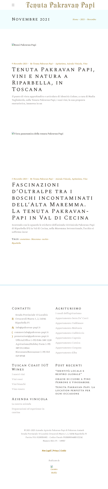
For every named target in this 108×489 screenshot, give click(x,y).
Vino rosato (18, 389)
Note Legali (46, 450)
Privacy (56, 450)
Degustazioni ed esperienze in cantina (28, 410)
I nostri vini (18, 374)
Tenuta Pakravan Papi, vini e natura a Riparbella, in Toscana (53, 79)
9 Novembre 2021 (20, 63)
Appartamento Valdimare (69, 323)
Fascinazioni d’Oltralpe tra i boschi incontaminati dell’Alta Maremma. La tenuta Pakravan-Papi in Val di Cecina (52, 201)
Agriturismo (60, 63)
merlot (45, 239)
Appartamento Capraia (68, 338)
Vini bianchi (19, 384)
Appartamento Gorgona (68, 348)
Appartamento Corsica (67, 343)
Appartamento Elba (66, 353)
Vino (85, 63)
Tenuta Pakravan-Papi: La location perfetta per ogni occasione (75, 390)
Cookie (63, 450)
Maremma (36, 239)
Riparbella (16, 243)
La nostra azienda (21, 404)
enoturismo (25, 239)
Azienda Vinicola (74, 63)
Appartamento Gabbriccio (69, 333)
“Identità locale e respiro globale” (70, 372)
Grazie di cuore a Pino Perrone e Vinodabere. (73, 380)
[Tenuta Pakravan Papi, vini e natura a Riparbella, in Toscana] (24, 49)
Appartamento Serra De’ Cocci (71, 318)
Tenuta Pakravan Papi (43, 63)
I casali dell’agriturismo (68, 313)
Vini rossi (17, 379)
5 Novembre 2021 (20, 179)
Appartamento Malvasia (68, 328)
